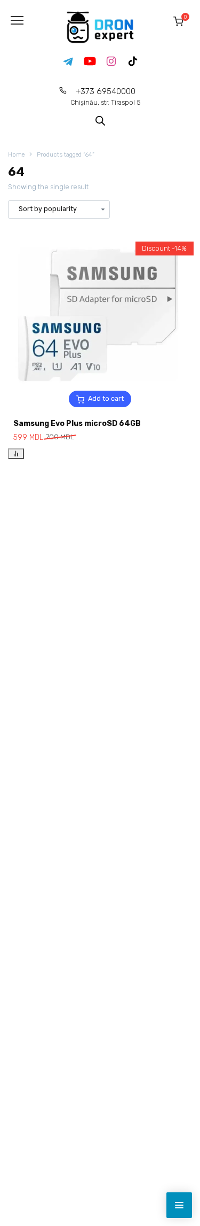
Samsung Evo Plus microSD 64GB (77, 423)
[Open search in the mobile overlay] (100, 120)
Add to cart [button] (106, 398)
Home (16, 154)
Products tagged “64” (65, 154)
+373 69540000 (105, 96)
